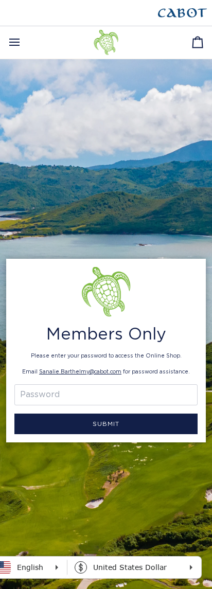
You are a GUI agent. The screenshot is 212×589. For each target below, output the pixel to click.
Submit (106, 424)
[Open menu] (23, 42)
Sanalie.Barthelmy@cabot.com (80, 371)
